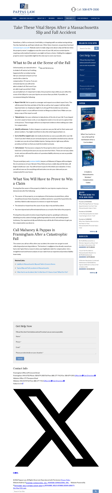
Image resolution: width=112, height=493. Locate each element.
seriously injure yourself (21, 48)
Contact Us (95, 18)
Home (14, 18)
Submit (88, 95)
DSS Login (22, 488)
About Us (40, 18)
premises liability (35, 161)
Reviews (52, 18)
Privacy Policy (65, 480)
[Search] (96, 48)
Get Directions (89, 375)
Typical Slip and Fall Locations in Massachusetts (33, 268)
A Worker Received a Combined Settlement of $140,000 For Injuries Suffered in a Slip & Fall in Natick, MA (89, 265)
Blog (81, 192)
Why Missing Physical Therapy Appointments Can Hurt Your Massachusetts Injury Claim (89, 206)
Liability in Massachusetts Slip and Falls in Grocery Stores (36, 264)
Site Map (16, 488)
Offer (82, 103)
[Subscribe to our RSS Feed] (88, 197)
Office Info (78, 375)
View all (93, 231)
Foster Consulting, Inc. (58, 483)
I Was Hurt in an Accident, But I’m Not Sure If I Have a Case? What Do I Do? (42, 272)
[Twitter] (56, 470)
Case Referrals (82, 18)
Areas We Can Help (26, 18)
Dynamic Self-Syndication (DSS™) (59, 485)
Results (60, 18)
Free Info (69, 18)
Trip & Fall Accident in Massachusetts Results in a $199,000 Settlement (87, 254)
